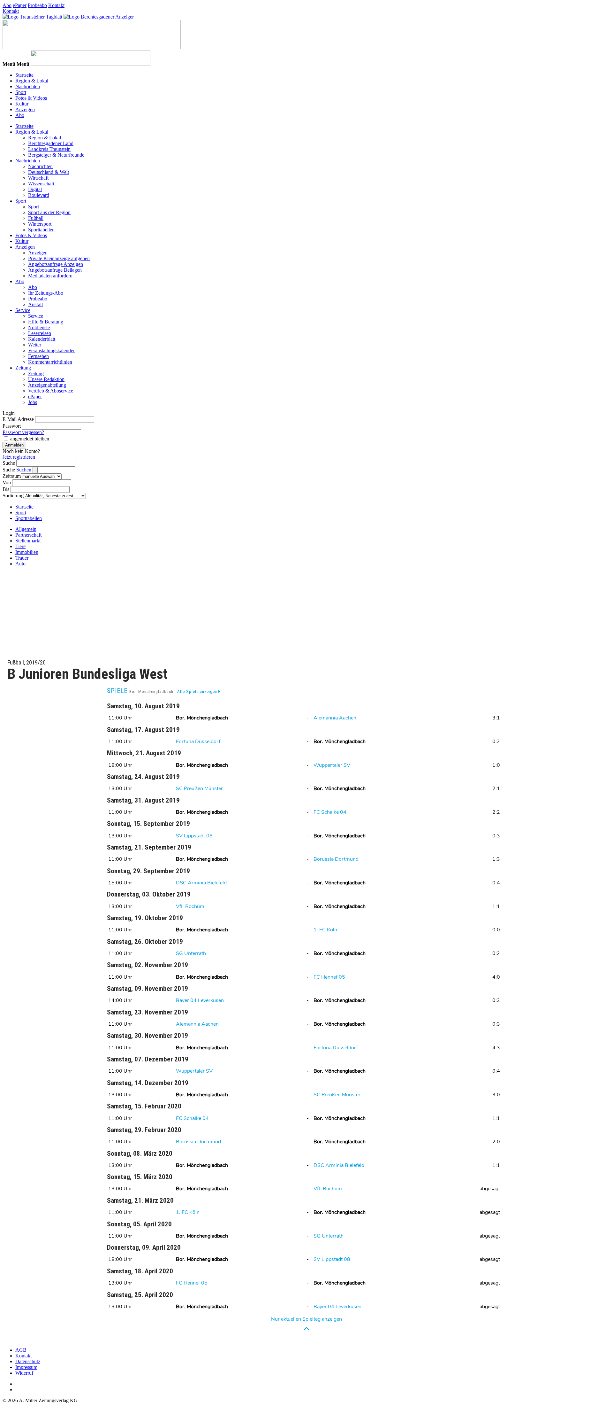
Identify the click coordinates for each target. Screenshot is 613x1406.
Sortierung (13, 495)
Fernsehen (38, 356)
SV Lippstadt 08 (194, 835)
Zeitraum (12, 476)
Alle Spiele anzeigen (197, 691)
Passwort (12, 426)
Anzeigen (25, 109)
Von (7, 482)
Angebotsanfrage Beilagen (55, 270)
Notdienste (39, 327)
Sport (20, 92)
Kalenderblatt (41, 339)
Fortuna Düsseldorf (198, 741)
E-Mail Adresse (18, 419)
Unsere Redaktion (46, 379)
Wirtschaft (38, 178)
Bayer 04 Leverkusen (200, 1000)
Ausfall (35, 304)
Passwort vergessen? (23, 432)
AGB (20, 1350)
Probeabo (37, 5)
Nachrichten (27, 86)
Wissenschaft (41, 183)
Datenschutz (27, 1361)
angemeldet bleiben (29, 438)
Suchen (24, 469)
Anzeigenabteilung (47, 385)
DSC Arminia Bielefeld (201, 882)
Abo (7, 5)
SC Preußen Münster (199, 788)
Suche (9, 463)
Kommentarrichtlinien (50, 362)
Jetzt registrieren (19, 457)
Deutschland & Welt (48, 172)
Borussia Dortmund (336, 859)
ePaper (19, 5)
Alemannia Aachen (335, 717)
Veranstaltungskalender (51, 350)
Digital (35, 189)
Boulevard (38, 195)
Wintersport (39, 224)
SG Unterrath (191, 953)
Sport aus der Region (49, 212)
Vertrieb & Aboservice (50, 390)
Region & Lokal (31, 80)
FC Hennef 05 (329, 977)
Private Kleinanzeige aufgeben (59, 258)
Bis (6, 489)
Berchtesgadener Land (50, 143)
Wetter (34, 344)
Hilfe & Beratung (45, 321)
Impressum (26, 1367)
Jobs (32, 402)
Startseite (24, 75)
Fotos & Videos (31, 98)
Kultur (21, 103)
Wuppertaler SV (332, 765)
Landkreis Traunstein (49, 149)
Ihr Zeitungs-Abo (45, 293)
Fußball (35, 218)
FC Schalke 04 (330, 812)
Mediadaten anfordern (50, 275)
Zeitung (23, 367)
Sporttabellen (41, 229)
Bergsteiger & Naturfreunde (56, 155)
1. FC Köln (325, 929)
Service (22, 310)
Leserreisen (39, 333)
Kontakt (56, 5)
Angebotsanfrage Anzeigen (55, 264)
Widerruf (24, 1373)
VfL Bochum (190, 906)
